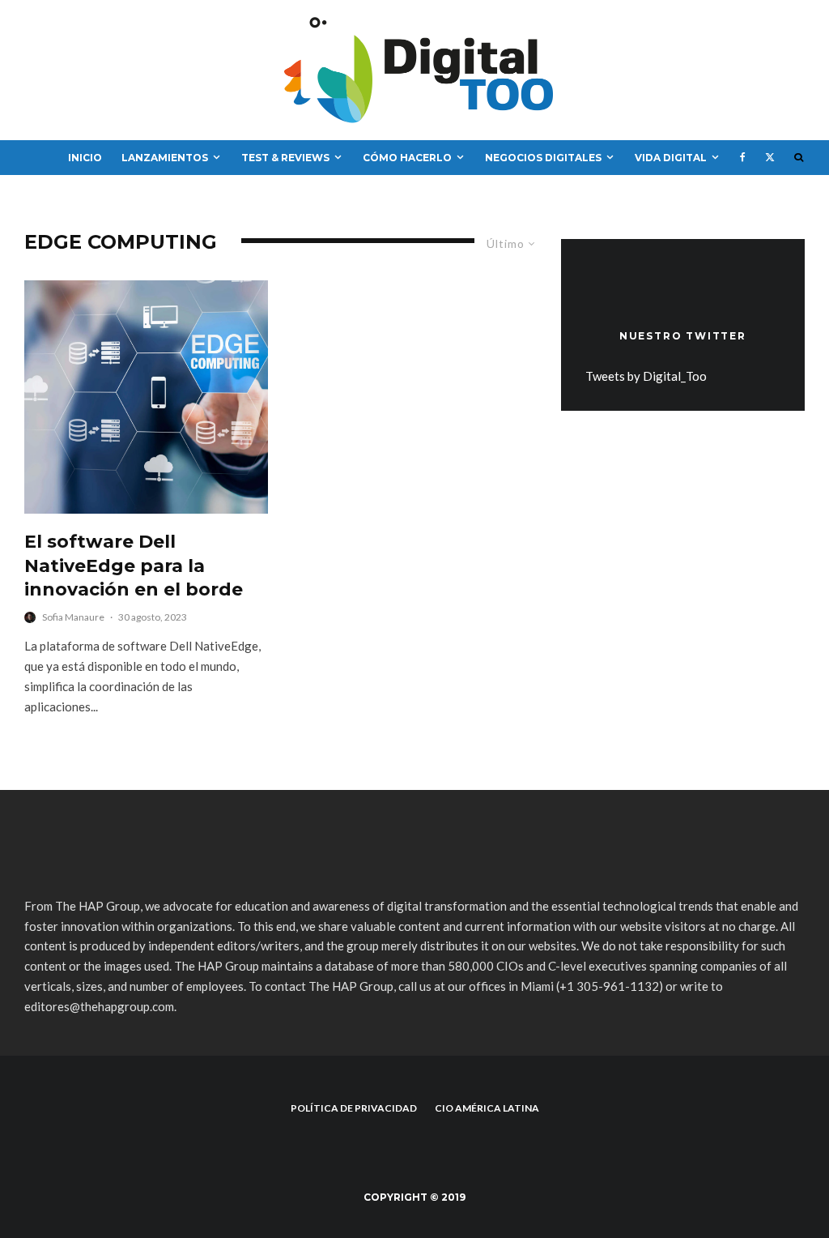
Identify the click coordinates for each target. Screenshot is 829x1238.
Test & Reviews (285, 158)
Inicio (85, 158)
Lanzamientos (164, 158)
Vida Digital (671, 158)
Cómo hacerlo (407, 158)
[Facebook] (742, 158)
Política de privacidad (354, 1108)
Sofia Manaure (73, 617)
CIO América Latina (487, 1108)
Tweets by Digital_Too (646, 376)
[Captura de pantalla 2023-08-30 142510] (146, 397)
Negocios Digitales (543, 158)
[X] (769, 158)
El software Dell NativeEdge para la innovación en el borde (133, 565)
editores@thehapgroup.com (99, 1006)
